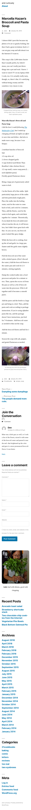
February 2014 (9, 728)
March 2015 (8, 687)
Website (4, 520)
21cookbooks (8, 381)
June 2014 (7, 714)
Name (4, 500)
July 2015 (7, 674)
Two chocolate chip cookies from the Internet (15, 616)
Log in (5, 783)
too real (5, 764)
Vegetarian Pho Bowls (13, 621)
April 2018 (7, 643)
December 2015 (10, 657)
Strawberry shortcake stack (13, 610)
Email (4, 510)
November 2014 (10, 701)
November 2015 (10, 660)
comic (5, 754)
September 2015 (10, 667)
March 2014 (8, 725)
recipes (18, 381)
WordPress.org (9, 793)
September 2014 (10, 708)
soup (22, 381)
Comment (5, 477)
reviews (6, 760)
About (5, 6)
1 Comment (7, 33)
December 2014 (10, 697)
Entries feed (8, 786)
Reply (3, 454)
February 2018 (9, 650)
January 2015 (8, 694)
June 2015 (7, 677)
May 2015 (7, 681)
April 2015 (7, 684)
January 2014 (8, 731)
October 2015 (9, 664)
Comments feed (10, 789)
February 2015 (9, 691)
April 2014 (7, 721)
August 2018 (8, 640)
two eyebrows (9, 767)
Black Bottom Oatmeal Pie (15, 624)
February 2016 (9, 653)
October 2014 (9, 704)
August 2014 (8, 711)
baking (5, 750)
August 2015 (8, 670)
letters (5, 757)
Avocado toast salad (12, 606)
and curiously (8, 3)
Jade (5, 31)
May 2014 (7, 718)
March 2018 (8, 647)
